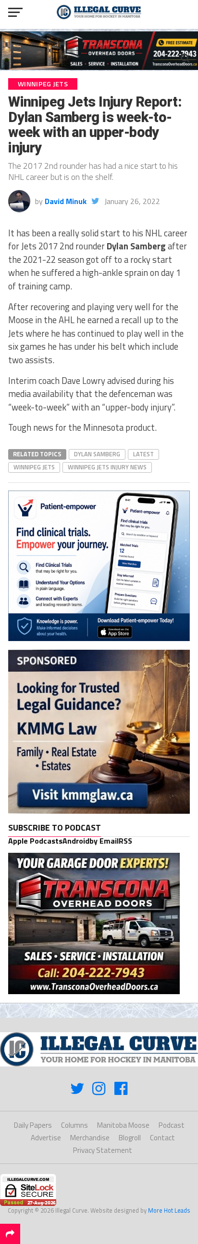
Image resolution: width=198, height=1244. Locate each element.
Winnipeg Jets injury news (107, 467)
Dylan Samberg (97, 454)
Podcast (172, 1125)
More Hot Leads (169, 1210)
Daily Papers (33, 1125)
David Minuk (66, 201)
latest (143, 454)
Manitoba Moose (123, 1125)
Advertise (46, 1137)
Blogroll (130, 1137)
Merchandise (90, 1137)
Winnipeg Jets (34, 467)
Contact (162, 1137)
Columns (74, 1125)
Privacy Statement (102, 1150)
